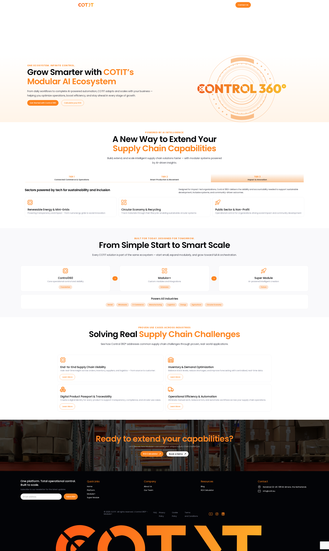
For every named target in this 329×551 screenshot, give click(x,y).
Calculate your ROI (72, 103)
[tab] (71, 178)
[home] (86, 5)
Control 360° (123, 5)
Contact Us (243, 5)
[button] (182, 5)
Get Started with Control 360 (43, 103)
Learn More (67, 377)
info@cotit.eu (269, 491)
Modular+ (142, 5)
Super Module (160, 5)
